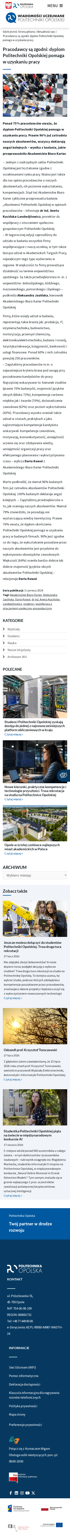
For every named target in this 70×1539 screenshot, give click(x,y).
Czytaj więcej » (13, 734)
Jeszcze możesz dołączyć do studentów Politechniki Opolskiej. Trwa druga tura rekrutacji (32, 946)
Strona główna (26, 31)
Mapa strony (17, 1414)
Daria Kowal (22, 599)
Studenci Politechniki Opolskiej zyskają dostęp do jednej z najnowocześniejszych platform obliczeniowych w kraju (34, 726)
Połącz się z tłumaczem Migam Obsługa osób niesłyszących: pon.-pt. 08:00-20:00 (33, 1455)
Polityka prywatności (23, 1406)
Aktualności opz (46, 31)
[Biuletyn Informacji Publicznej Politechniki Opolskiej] (23, 1478)
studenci (28, 604)
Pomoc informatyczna (23, 1376)
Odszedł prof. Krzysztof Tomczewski (30, 1050)
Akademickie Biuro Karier (26, 595)
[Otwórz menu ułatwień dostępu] (63, 776)
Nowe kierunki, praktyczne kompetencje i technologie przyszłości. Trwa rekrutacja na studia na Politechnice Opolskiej (35, 791)
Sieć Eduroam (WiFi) (22, 1367)
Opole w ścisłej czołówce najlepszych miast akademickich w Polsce (32, 847)
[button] (52, 5)
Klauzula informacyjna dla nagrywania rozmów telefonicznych (34, 1395)
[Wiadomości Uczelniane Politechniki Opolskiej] (35, 17)
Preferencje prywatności (25, 1424)
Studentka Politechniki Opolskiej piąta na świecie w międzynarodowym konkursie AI (32, 1135)
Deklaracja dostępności (24, 1384)
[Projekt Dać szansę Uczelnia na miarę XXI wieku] (35, 1518)
